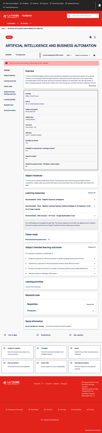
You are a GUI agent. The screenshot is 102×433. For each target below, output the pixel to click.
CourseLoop (96, 430)
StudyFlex (25, 3)
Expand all (92, 193)
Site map (63, 409)
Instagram (64, 384)
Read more (92, 86)
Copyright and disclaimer (51, 420)
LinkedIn (55, 384)
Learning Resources (12, 7)
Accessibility (77, 409)
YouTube (48, 384)
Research (45, 3)
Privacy (91, 409)
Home (3, 28)
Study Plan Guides (58, 3)
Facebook (37, 384)
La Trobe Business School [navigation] (36, 104)
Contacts (49, 409)
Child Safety (35, 409)
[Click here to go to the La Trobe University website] (11, 17)
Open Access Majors (12, 3)
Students (35, 3)
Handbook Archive (73, 3)
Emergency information (15, 409)
